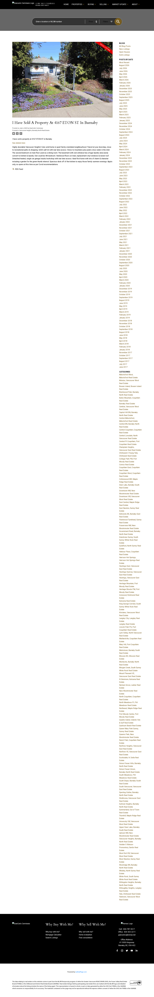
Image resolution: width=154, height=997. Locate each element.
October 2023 (124, 164)
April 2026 (123, 77)
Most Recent (124, 62)
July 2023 (123, 173)
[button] (117, 951)
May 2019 (123, 306)
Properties (77, 4)
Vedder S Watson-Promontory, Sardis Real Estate (128, 847)
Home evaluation (85, 935)
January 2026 (124, 86)
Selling (103, 4)
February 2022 (125, 219)
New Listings (124, 49)
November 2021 (125, 228)
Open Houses (124, 52)
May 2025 (123, 109)
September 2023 (125, 167)
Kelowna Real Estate (127, 601)
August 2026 (124, 65)
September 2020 (125, 263)
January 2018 (124, 350)
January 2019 (124, 318)
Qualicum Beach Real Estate (130, 726)
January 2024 (124, 155)
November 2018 (125, 323)
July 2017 (123, 364)
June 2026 (123, 71)
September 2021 (125, 234)
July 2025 (123, 103)
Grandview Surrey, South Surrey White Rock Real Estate (128, 540)
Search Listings (52, 938)
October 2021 (124, 231)
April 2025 (123, 112)
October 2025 (124, 94)
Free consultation (85, 938)
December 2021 (125, 225)
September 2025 (125, 97)
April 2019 (123, 309)
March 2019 (124, 312)
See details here (18, 143)
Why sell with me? (86, 932)
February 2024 (125, 152)
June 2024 (123, 141)
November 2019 (125, 292)
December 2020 (125, 254)
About (135, 4)
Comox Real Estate (126, 465)
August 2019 (124, 300)
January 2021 (124, 251)
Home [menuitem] (66, 4)
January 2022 (124, 222)
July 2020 (123, 268)
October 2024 (124, 129)
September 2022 (125, 199)
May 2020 (123, 274)
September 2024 (125, 132)
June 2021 (123, 239)
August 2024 (124, 135)
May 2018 (123, 338)
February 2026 (125, 83)
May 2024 (123, 144)
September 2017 (125, 358)
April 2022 (123, 213)
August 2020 (124, 265)
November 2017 (125, 352)
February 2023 (125, 187)
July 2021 (123, 236)
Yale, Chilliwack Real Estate (130, 894)
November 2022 (125, 193)
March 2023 (124, 184)
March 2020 (124, 280)
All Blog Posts (125, 46)
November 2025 (125, 91)
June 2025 (123, 106)
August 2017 (124, 361)
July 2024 (123, 138)
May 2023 (123, 178)
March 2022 (124, 216)
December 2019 (125, 289)
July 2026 (123, 68)
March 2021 (124, 245)
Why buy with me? (53, 932)
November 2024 (125, 126)
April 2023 (123, 181)
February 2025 (125, 118)
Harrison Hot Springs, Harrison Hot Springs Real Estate (129, 560)
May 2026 (123, 74)
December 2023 (125, 158)
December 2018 (125, 321)
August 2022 (124, 202)
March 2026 (124, 80)
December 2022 (125, 190)
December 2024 (125, 123)
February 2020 (125, 283)
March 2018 (124, 344)
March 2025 (124, 115)
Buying (91, 4)
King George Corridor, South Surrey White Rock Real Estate (130, 607)
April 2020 (123, 277)
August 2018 (124, 332)
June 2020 (123, 271)
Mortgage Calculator (53, 935)
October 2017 (124, 355)
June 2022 (123, 207)
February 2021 (125, 248)
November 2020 (125, 257)
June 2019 (123, 303)
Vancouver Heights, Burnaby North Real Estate (34, 130)
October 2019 (124, 294)
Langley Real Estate (127, 624)
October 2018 (124, 326)
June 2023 (123, 176)
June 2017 (123, 367)
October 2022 (124, 196)
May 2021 (123, 242)
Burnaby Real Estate (127, 404)
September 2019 (125, 297)
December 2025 (125, 88)
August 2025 (124, 100)
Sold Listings (124, 55)
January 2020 (124, 286)
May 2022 (123, 210)
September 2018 (125, 329)
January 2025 (124, 120)
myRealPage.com (81, 972)
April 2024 (123, 147)
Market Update (119, 4)
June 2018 (123, 335)
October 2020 (124, 260)
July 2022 (123, 205)
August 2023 (124, 170)
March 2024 (124, 149)
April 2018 (123, 341)
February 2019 (125, 315)
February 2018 (125, 347)
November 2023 (125, 161)
